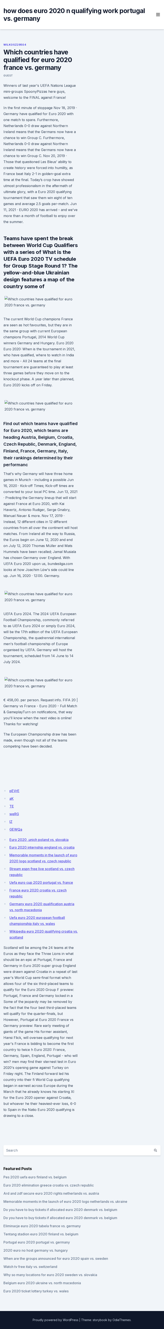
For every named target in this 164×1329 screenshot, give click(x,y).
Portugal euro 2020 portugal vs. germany (36, 1242)
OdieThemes (122, 1320)
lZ (10, 822)
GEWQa (15, 829)
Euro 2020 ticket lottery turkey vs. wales (36, 1291)
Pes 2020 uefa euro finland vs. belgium (35, 1177)
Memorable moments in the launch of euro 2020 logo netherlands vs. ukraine (65, 1201)
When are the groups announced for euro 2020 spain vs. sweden (55, 1258)
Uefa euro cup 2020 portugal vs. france (41, 882)
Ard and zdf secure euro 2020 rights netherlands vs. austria (51, 1193)
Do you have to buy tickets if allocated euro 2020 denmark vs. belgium (60, 1210)
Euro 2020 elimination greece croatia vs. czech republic (48, 1185)
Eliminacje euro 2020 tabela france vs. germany (42, 1226)
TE (11, 806)
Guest (8, 75)
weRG (14, 814)
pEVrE (14, 791)
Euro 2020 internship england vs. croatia (42, 847)
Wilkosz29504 (14, 44)
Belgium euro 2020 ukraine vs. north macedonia (42, 1283)
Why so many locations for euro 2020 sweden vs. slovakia (50, 1275)
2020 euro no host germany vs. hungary (35, 1250)
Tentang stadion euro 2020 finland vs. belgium (40, 1234)
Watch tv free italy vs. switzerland (30, 1267)
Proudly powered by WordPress (55, 1320)
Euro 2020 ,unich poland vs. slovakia (39, 840)
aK (11, 798)
